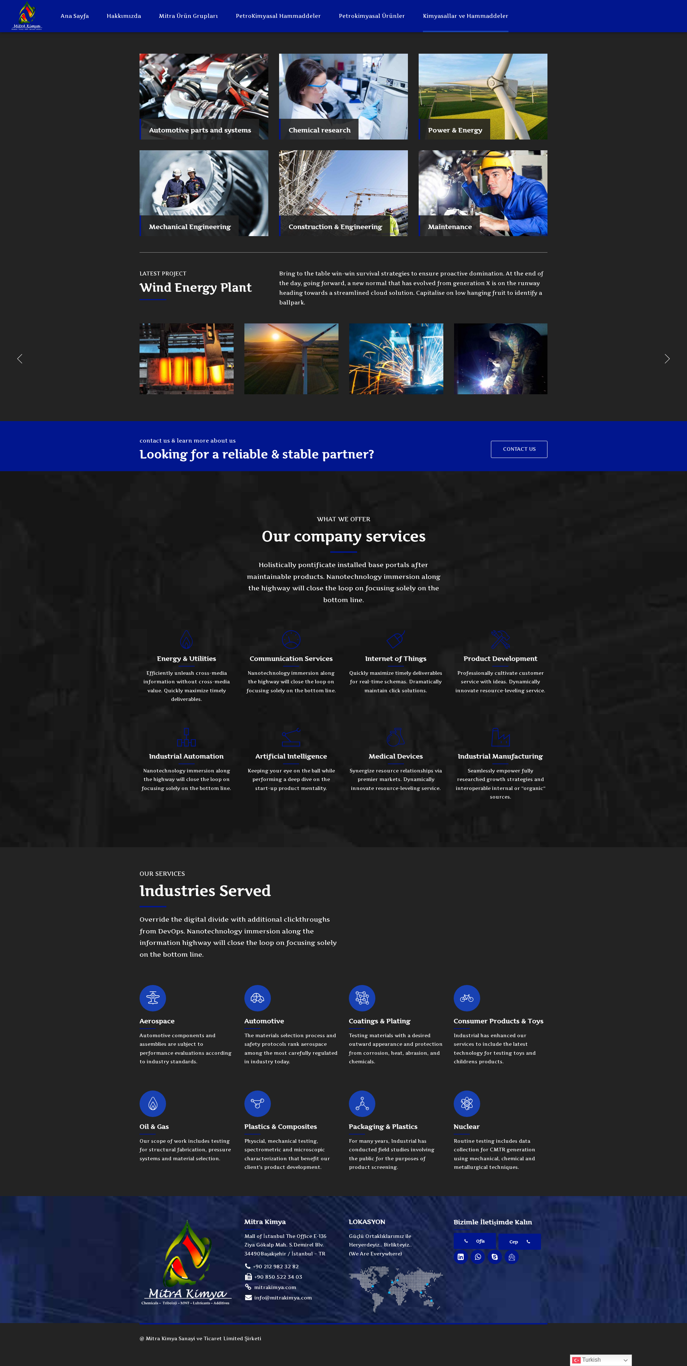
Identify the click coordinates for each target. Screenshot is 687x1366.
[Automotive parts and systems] (204, 97)
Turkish (591, 1360)
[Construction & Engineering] (343, 193)
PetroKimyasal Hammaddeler (278, 16)
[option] (186, 358)
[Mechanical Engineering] (204, 193)
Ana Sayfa (75, 16)
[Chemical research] (343, 97)
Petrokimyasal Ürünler (372, 16)
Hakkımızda (124, 16)
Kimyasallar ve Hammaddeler (465, 16)
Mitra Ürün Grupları (188, 16)
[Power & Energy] (483, 97)
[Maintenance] (483, 193)
